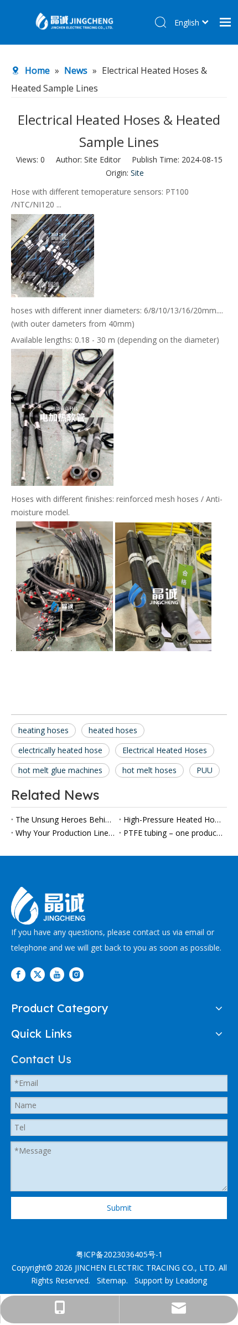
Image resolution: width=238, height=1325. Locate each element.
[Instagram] (76, 974)
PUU (204, 770)
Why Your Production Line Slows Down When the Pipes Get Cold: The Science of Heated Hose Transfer (65, 833)
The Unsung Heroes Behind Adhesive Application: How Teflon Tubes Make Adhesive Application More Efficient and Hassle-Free (65, 819)
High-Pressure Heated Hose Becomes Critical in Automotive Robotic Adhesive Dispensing (173, 819)
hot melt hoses (149, 770)
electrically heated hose (60, 750)
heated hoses (113, 730)
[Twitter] (37, 974)
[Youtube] (57, 974)
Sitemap (111, 1280)
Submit (119, 1207)
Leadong (191, 1280)
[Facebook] (18, 974)
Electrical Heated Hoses (164, 750)
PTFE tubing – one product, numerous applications (173, 833)
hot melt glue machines (60, 770)
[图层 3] (48, 906)
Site (137, 172)
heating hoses (43, 730)
